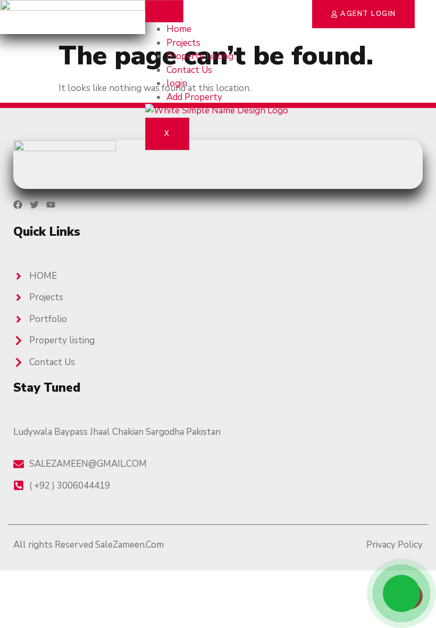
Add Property (194, 97)
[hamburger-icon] (164, 11)
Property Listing (199, 56)
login (176, 83)
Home (178, 29)
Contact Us (189, 70)
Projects (183, 43)
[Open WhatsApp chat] (401, 593)
